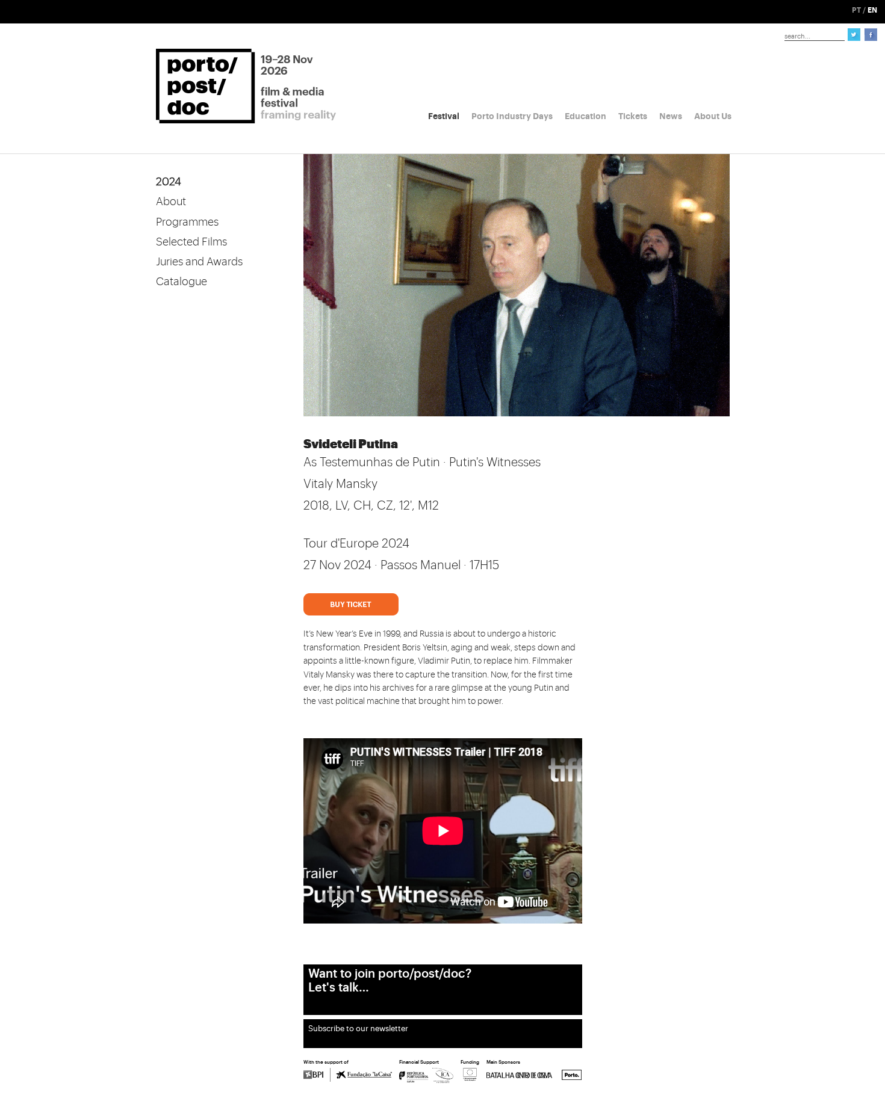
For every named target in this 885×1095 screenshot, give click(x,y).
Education (585, 116)
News (670, 116)
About (171, 201)
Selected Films (191, 241)
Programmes (187, 222)
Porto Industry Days (512, 116)
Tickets (632, 116)
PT (856, 10)
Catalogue (181, 281)
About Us (712, 116)
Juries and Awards (199, 261)
